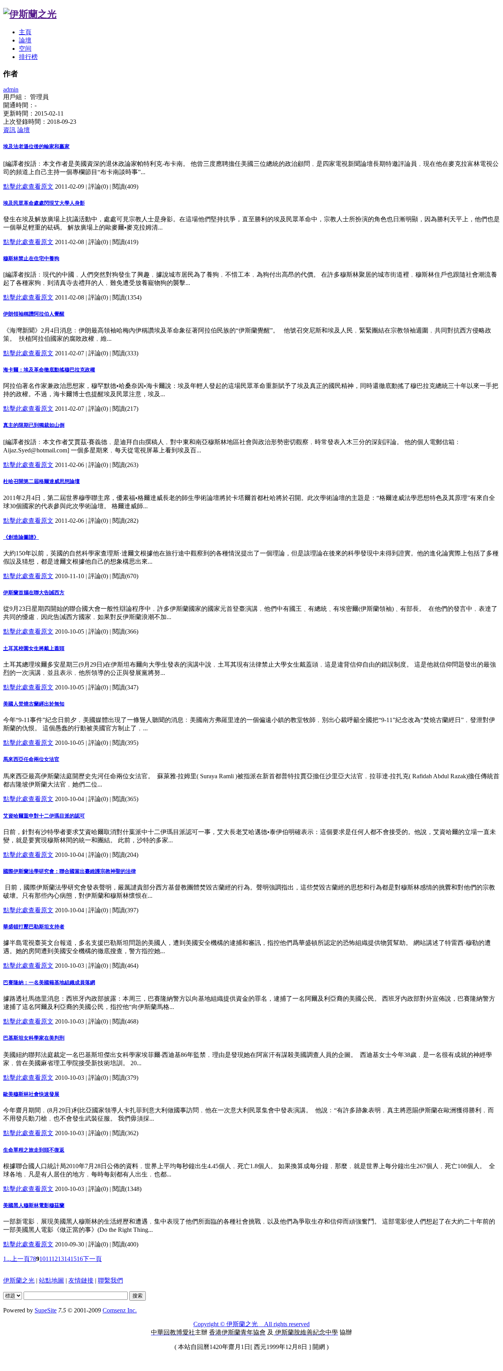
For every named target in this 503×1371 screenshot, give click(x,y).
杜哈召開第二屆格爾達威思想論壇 (41, 481)
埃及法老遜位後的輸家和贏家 (36, 146)
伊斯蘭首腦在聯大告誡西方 (33, 592)
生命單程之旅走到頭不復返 (33, 1150)
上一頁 (20, 1258)
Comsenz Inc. (120, 1310)
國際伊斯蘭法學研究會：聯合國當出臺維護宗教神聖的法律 (69, 871)
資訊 (9, 130)
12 (54, 1258)
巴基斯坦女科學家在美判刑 (33, 1038)
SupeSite (46, 1310)
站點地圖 (51, 1280)
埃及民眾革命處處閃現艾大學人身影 (44, 203)
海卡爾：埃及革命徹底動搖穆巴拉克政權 (49, 370)
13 (61, 1258)
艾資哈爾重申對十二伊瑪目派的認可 (44, 816)
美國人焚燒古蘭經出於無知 (33, 704)
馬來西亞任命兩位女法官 (31, 759)
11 (48, 1258)
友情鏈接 (81, 1280)
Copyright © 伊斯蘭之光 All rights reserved (251, 1324)
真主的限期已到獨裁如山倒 (33, 425)
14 (67, 1258)
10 (42, 1258)
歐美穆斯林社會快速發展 (31, 1094)
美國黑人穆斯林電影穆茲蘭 (33, 1205)
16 (80, 1258)
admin (10, 89)
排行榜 (28, 56)
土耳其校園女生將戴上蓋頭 (33, 648)
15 (73, 1258)
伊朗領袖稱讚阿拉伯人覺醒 (33, 314)
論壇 (25, 40)
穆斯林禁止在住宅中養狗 (31, 258)
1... (7, 1258)
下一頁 (92, 1258)
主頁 (25, 32)
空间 (25, 48)
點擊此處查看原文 (28, 186)
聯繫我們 (110, 1280)
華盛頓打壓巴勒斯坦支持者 (33, 927)
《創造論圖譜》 (21, 537)
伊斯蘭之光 (19, 1280)
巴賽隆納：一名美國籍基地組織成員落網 (49, 982)
